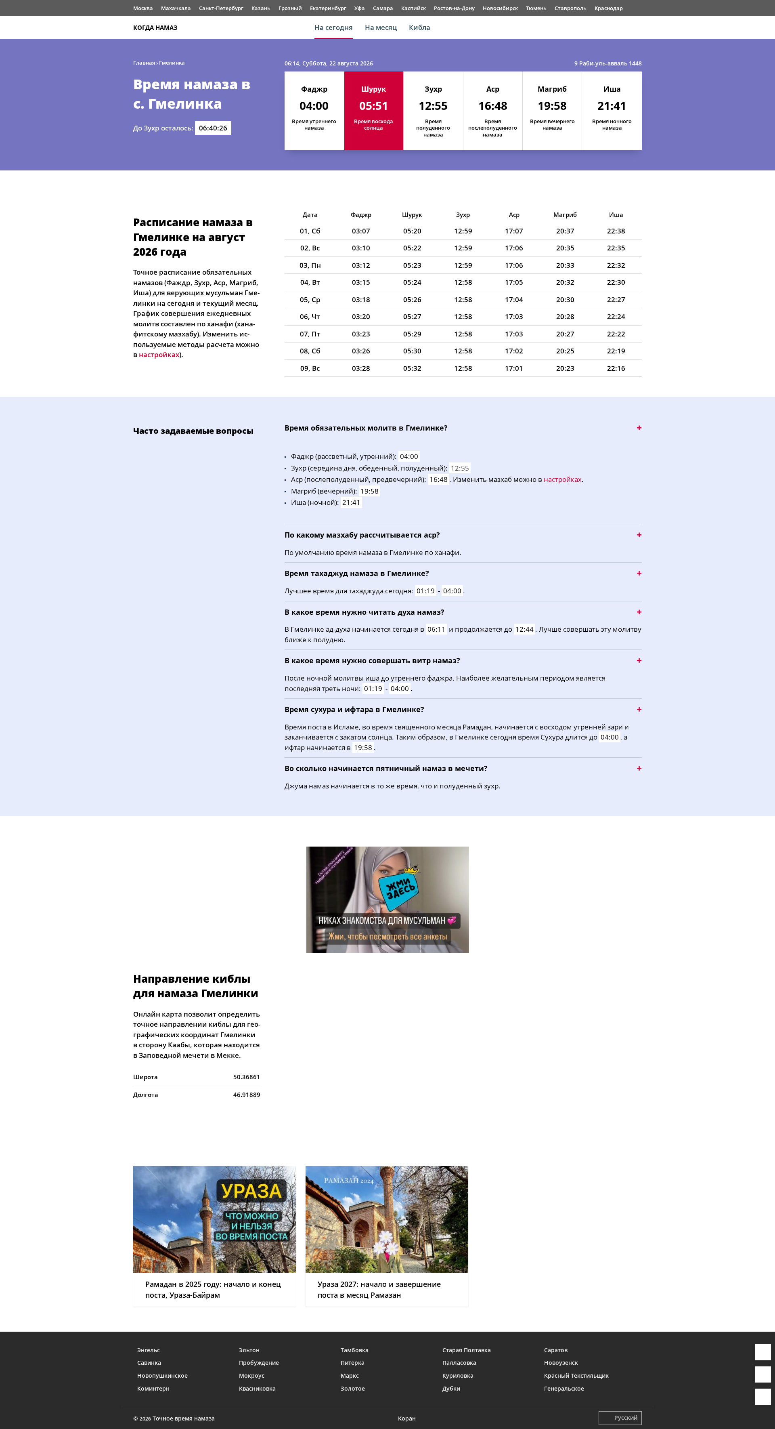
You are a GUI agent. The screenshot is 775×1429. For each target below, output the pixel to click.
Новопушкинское (162, 1375)
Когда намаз (155, 27)
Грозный (290, 8)
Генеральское (564, 1388)
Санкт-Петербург (221, 8)
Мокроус (251, 1375)
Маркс (350, 1375)
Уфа (359, 8)
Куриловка (457, 1375)
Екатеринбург (328, 8)
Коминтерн (153, 1388)
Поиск (638, 27)
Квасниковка (257, 1388)
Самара (383, 8)
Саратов (556, 1350)
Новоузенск (561, 1362)
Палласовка (459, 1362)
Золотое (353, 1388)
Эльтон (249, 1350)
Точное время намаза (184, 1418)
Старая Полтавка (466, 1350)
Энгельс (148, 1350)
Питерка (352, 1362)
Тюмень (536, 8)
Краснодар (609, 8)
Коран (407, 1418)
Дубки (451, 1388)
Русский (625, 1417)
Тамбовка (355, 1350)
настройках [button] (159, 354)
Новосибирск (500, 8)
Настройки (763, 1397)
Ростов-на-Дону (454, 8)
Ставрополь (570, 8)
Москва (143, 8)
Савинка (149, 1362)
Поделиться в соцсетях (763, 1374)
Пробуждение (259, 1362)
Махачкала (176, 8)
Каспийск (413, 8)
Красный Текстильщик (576, 1375)
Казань (260, 8)
